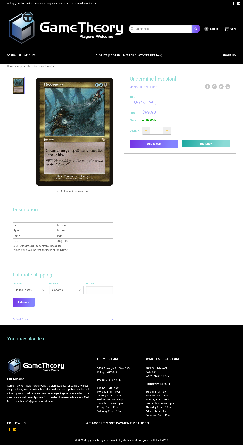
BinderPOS (162, 440)
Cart (233, 28)
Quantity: (135, 130)
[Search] (196, 29)
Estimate (23, 302)
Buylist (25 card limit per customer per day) (129, 55)
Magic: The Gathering (143, 87)
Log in (214, 28)
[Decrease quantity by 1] (146, 130)
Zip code (90, 283)
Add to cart (154, 143)
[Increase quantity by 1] (167, 130)
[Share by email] (227, 86)
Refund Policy (20, 319)
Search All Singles (21, 55)
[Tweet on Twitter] (221, 86)
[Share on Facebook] (207, 86)
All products (23, 66)
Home (10, 66)
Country (17, 283)
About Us (229, 55)
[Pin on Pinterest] (214, 86)
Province (54, 283)
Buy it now (206, 143)
